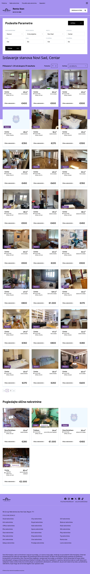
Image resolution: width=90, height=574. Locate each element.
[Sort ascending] (53, 65)
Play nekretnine (65, 532)
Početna (4, 3)
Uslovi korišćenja (81, 501)
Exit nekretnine (36, 532)
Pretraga (10, 48)
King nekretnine (36, 536)
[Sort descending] (55, 65)
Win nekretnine (65, 529)
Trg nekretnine (65, 536)
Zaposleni (42, 3)
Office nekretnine (9, 526)
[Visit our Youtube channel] (72, 499)
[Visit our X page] (76, 499)
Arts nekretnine (8, 539)
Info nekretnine (8, 522)
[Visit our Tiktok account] (82, 499)
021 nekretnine (65, 519)
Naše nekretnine (14, 3)
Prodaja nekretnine (37, 543)
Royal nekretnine (37, 522)
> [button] (13, 391)
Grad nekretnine (8, 519)
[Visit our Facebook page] (65, 499)
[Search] (85, 10)
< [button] (4, 391)
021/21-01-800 (17, 12)
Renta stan (63, 539)
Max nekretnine (8, 536)
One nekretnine (36, 539)
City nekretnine (36, 519)
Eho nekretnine (8, 529)
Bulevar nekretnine (66, 522)
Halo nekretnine (36, 526)
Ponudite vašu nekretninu (29, 3)
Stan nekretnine (8, 532)
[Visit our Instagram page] (69, 499)
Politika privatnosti (67, 501)
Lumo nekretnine (65, 543)
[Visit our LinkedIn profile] (79, 499)
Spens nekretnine (37, 529)
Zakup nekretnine (8, 543)
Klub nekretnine (65, 526)
